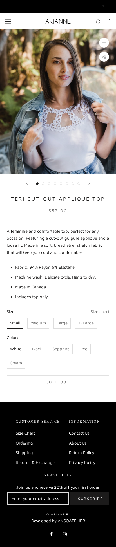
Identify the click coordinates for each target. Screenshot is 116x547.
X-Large (86, 322)
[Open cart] (108, 21)
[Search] (98, 21)
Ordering (24, 443)
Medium (38, 322)
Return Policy (81, 452)
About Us (78, 443)
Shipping (24, 452)
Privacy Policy (82, 462)
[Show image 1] (37, 183)
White (15, 348)
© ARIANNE (57, 514)
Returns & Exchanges (36, 462)
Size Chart (25, 433)
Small (15, 322)
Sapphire (61, 348)
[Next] (89, 183)
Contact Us (79, 433)
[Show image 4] (55, 183)
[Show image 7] (73, 183)
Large (62, 322)
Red (84, 348)
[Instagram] (65, 533)
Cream (16, 362)
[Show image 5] (61, 183)
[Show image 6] (67, 183)
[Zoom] (104, 43)
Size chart (100, 311)
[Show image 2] (43, 183)
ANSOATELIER (71, 520)
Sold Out (58, 382)
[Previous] (27, 183)
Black (37, 348)
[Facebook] (51, 533)
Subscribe (90, 498)
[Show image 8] (78, 183)
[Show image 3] (49, 183)
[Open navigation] (8, 21)
